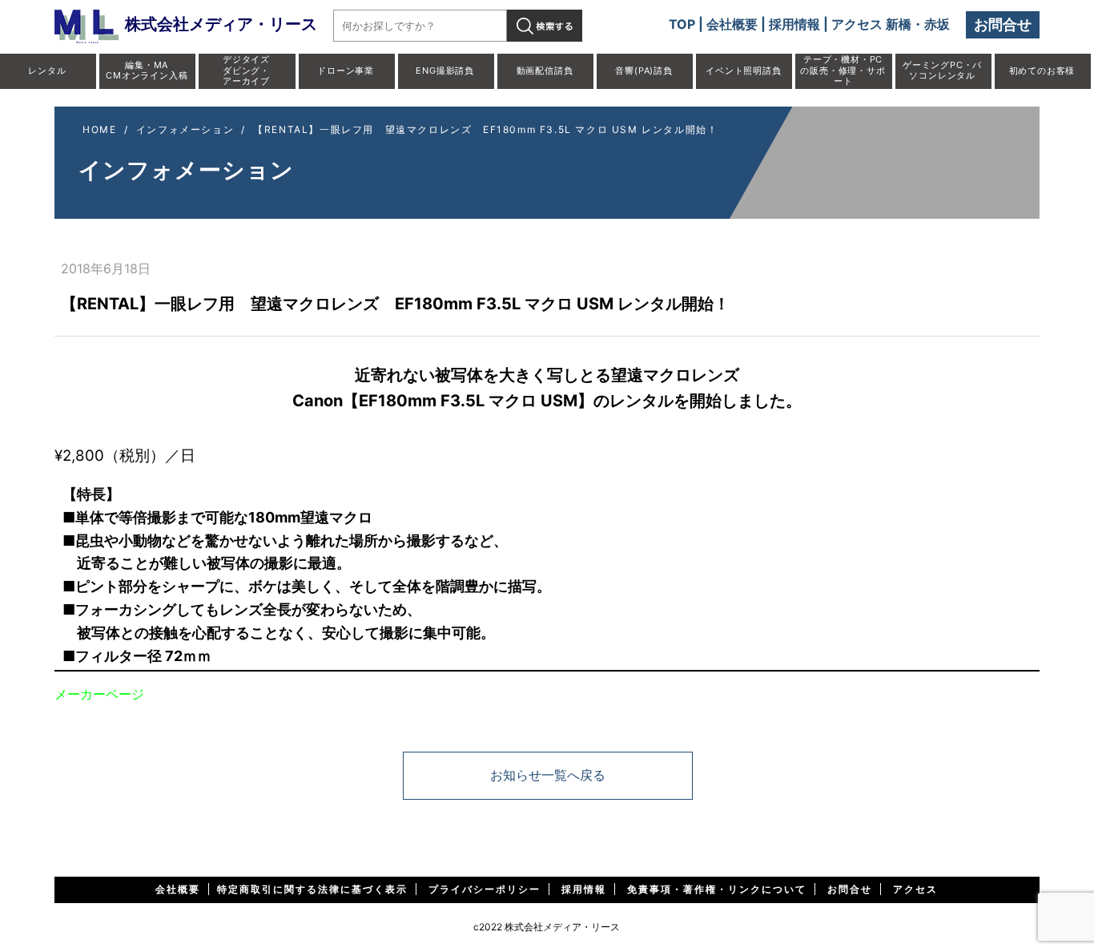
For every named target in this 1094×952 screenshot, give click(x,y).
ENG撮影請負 (445, 70)
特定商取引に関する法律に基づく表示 (312, 889)
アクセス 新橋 (871, 24)
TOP (682, 24)
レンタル (47, 70)
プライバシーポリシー (484, 889)
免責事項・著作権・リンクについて (716, 889)
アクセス (915, 889)
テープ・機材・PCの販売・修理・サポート (842, 70)
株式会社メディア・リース (221, 24)
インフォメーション (185, 129)
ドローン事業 (345, 70)
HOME (99, 129)
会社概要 (732, 24)
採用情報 (794, 24)
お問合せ (1003, 24)
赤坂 (937, 24)
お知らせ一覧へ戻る (547, 775)
